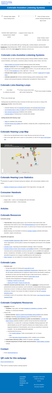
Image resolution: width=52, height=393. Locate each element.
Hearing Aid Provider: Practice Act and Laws (18, 282)
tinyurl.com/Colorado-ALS (7, 361)
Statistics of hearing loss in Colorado (13, 187)
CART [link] (48, 248)
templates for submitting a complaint (33, 308)
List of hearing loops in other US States (15, 109)
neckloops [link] (39, 253)
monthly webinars (16, 333)
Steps (6, 121)
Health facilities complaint (43, 341)
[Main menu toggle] (49, 2)
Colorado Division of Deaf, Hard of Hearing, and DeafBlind (18, 248)
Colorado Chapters (32, 231)
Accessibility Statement (23, 377)
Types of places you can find (12, 64)
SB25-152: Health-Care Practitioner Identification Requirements (22, 270)
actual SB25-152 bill (34, 276)
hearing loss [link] (4, 104)
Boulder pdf (8, 68)
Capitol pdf (41, 72)
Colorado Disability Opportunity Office (13, 240)
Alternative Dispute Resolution (20, 337)
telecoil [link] (17, 49)
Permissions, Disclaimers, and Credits (24, 383)
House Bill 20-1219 (29, 268)
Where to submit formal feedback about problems (28, 314)
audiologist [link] (35, 284)
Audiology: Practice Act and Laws (15, 280)
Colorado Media (9, 114)
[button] (2, 91)
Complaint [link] (6, 306)
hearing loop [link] (27, 66)
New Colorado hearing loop (12, 112)
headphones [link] (4, 47)
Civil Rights (36, 339)
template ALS (16, 70)
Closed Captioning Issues (23, 316)
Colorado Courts (8, 246)
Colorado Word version (39, 107)
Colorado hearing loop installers (13, 123)
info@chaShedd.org (30, 224)
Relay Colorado (8, 257)
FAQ (10, 335)
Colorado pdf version (24, 107)
